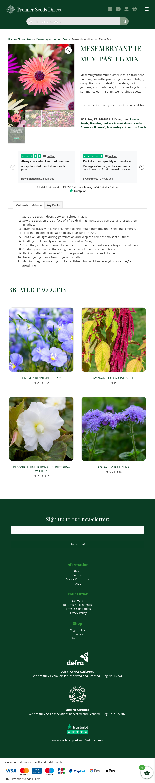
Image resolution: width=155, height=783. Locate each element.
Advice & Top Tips (78, 579)
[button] (68, 50)
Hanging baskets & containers (111, 123)
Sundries (77, 638)
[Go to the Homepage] (34, 9)
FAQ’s (77, 583)
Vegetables (77, 630)
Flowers (77, 634)
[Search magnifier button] (124, 21)
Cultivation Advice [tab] (29, 205)
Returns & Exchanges (77, 605)
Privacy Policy (78, 613)
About (77, 571)
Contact (77, 575)
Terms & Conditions (77, 609)
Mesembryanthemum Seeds (53, 39)
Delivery (77, 600)
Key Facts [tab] (53, 205)
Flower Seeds (26, 39)
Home (12, 39)
